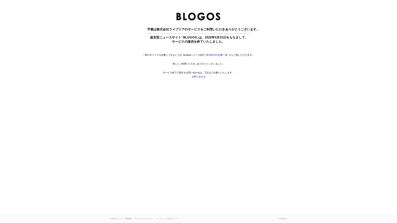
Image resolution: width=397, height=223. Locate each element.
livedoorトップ (116, 219)
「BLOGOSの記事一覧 (216, 55)
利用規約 (128, 219)
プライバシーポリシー (144, 219)
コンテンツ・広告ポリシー (167, 219)
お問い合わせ (198, 76)
